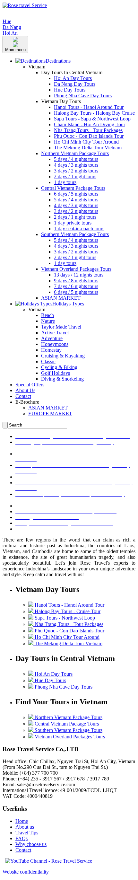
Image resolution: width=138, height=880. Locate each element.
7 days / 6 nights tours (76, 286)
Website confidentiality (26, 872)
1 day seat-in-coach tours (79, 228)
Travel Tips (26, 832)
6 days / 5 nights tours (76, 194)
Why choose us (31, 844)
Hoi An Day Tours (73, 78)
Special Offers (29, 384)
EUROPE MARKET (50, 413)
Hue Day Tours (69, 89)
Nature (48, 321)
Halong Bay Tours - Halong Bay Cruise (94, 113)
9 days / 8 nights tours (76, 280)
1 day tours (65, 182)
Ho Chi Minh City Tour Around (86, 142)
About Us (25, 390)
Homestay (51, 350)
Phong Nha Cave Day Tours (83, 95)
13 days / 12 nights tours (78, 274)
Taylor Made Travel (61, 327)
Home (21, 821)
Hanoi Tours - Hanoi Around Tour (89, 107)
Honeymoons (54, 344)
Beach (47, 315)
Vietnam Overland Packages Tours (76, 269)
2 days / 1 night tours (75, 176)
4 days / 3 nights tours (76, 165)
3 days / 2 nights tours (76, 170)
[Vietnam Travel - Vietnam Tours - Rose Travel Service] (25, 5)
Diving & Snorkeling (62, 379)
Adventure (52, 338)
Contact (23, 396)
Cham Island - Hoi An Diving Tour (89, 124)
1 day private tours (72, 222)
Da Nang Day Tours (74, 84)
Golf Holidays (55, 373)
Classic (48, 361)
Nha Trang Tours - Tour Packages (88, 130)
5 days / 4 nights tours (76, 159)
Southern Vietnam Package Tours (75, 234)
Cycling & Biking (59, 367)
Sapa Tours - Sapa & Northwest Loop (92, 118)
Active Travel (55, 332)
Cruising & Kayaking (63, 355)
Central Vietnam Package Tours (73, 188)
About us (24, 827)
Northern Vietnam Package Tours (75, 153)
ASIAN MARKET (61, 298)
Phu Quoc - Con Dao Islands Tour (89, 136)
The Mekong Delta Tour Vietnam (88, 147)
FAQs (21, 838)
